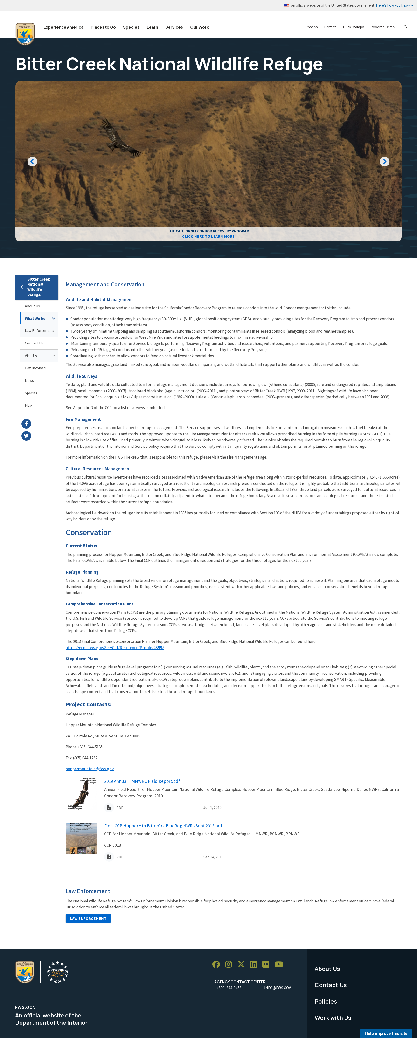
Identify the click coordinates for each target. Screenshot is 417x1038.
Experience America (63, 27)
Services (174, 27)
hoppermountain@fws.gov (90, 768)
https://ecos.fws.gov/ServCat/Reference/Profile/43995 (115, 647)
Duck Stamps (353, 27)
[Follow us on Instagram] (230, 964)
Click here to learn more (208, 236)
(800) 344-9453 (229, 987)
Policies (326, 1001)
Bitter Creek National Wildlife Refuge (38, 287)
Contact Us (34, 343)
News (29, 380)
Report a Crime (383, 27)
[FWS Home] (25, 34)
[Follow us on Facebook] (217, 964)
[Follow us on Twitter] (242, 964)
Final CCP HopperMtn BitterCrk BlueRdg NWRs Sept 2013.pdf (163, 826)
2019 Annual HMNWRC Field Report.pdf (142, 781)
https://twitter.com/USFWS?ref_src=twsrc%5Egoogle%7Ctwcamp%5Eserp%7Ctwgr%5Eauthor (39, 436)
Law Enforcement (39, 330)
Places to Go (103, 27)
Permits (330, 27)
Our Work (199, 27)
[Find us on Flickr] (267, 964)
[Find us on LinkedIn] (255, 964)
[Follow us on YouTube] (280, 964)
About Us (32, 305)
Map (28, 405)
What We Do (35, 318)
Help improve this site (386, 1033)
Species (131, 27)
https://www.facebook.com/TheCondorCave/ (39, 424)
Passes (312, 27)
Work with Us (333, 1018)
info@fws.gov (277, 987)
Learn (152, 27)
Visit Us (31, 355)
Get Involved (35, 367)
